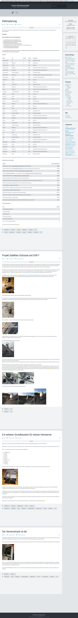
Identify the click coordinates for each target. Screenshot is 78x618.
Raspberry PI (21, 505)
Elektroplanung (44, 1)
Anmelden (67, 115)
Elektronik (12, 232)
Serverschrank (45, 576)
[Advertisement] (31, 241)
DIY (73, 132)
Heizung (74, 141)
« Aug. (66, 47)
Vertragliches (67, 105)
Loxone (19, 229)
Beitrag (15, 446)
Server (26, 505)
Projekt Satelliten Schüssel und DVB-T (20, 255)
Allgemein (7, 229)
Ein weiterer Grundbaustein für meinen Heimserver (27, 434)
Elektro (13, 229)
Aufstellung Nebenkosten (35, 1)
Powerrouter (72, 150)
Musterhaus (73, 145)
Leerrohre (18, 232)
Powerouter (67, 150)
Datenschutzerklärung (25, 1)
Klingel (69, 142)
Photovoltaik (71, 149)
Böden (66, 90)
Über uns (13, 1)
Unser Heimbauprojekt (20, 5)
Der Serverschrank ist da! (14, 531)
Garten (73, 138)
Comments (68, 117)
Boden (67, 131)
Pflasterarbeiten (67, 149)
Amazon (24, 272)
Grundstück (67, 93)
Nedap (68, 146)
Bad (66, 89)
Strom (72, 153)
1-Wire (6, 232)
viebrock (74, 155)
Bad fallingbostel (67, 129)
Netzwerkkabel (31, 508)
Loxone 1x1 (73, 144)
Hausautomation (69, 141)
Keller (66, 94)
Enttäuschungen (67, 137)
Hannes (14, 272)
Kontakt (18, 1)
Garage (68, 88)
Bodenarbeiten (69, 132)
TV (36, 229)
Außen (66, 85)
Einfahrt (68, 86)
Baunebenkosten (72, 129)
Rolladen (30, 232)
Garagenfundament (69, 73)
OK (76, 0)
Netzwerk (25, 229)
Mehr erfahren (72, 0)
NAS (19, 508)
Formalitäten (67, 91)
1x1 (68, 99)
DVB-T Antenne (32, 272)
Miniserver (70, 145)
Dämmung (68, 134)
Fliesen (71, 137)
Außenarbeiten (70, 128)
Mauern (67, 145)
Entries (67, 116)
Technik (31, 229)
